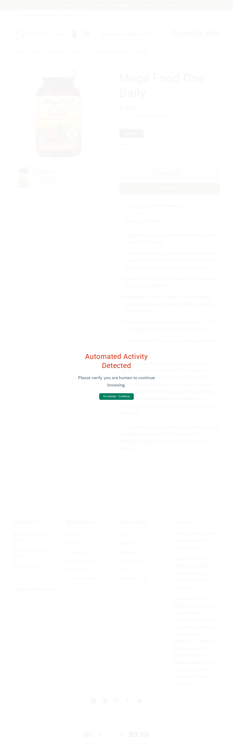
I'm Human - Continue (116, 396)
